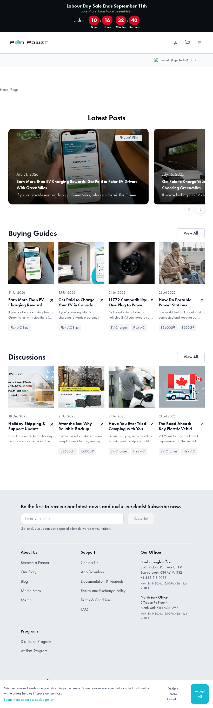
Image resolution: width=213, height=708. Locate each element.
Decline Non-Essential (173, 693)
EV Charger (119, 327)
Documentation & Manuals (102, 581)
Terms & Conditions (96, 599)
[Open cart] (187, 43)
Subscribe (141, 518)
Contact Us (89, 562)
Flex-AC (139, 327)
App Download (93, 571)
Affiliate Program (34, 650)
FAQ (84, 609)
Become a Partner (35, 562)
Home (4, 89)
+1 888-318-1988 (154, 577)
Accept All (200, 694)
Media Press (31, 590)
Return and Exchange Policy (103, 590)
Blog (24, 581)
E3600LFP (168, 327)
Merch (26, 599)
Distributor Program (36, 641)
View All (191, 233)
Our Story (28, 571)
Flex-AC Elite (19, 327)
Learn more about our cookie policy (29, 699)
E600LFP (188, 327)
